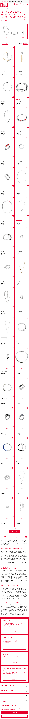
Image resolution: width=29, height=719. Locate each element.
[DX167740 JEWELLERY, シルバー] (22, 357)
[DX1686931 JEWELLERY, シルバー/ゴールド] (7, 57)
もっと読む (14, 631)
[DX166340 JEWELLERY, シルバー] (7, 237)
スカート (15, 609)
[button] (14, 1)
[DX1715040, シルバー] (7, 477)
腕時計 (23, 594)
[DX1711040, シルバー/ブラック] (7, 417)
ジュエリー (16, 8)
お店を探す (14, 662)
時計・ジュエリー (9, 8)
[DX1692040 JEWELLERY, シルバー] (22, 147)
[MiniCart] (24, 4)
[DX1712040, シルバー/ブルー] (22, 417)
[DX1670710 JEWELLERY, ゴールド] (22, 267)
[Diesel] (4, 5)
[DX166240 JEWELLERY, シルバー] (22, 207)
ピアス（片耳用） (19, 71)
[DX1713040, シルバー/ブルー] (7, 447)
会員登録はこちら (14, 648)
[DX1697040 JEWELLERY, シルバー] (7, 87)
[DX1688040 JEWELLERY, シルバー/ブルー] (7, 147)
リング (2, 161)
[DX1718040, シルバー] (7, 507)
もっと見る (14, 531)
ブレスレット (3, 71)
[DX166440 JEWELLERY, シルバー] (22, 237)
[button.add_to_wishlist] (13, 48)
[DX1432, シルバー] (22, 87)
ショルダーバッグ (20, 577)
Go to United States (14, 716)
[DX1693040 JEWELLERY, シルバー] (7, 177)
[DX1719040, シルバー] (22, 507)
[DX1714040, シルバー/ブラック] (22, 447)
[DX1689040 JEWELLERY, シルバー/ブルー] (7, 117)
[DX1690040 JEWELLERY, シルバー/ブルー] (22, 117)
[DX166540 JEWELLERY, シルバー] (7, 267)
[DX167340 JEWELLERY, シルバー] (22, 297)
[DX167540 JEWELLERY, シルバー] (22, 327)
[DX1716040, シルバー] (22, 477)
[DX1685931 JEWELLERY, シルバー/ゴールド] (22, 57)
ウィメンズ (3, 8)
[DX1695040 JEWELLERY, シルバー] (22, 177)
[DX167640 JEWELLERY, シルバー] (7, 357)
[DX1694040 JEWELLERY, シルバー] (7, 207)
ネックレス (3, 101)
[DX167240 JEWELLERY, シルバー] (7, 297)
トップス (12, 577)
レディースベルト (13, 594)
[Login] (20, 4)
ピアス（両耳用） (19, 521)
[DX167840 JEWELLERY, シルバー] (7, 387)
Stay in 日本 (14, 712)
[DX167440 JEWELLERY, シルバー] (7, 327)
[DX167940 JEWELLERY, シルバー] (22, 387)
